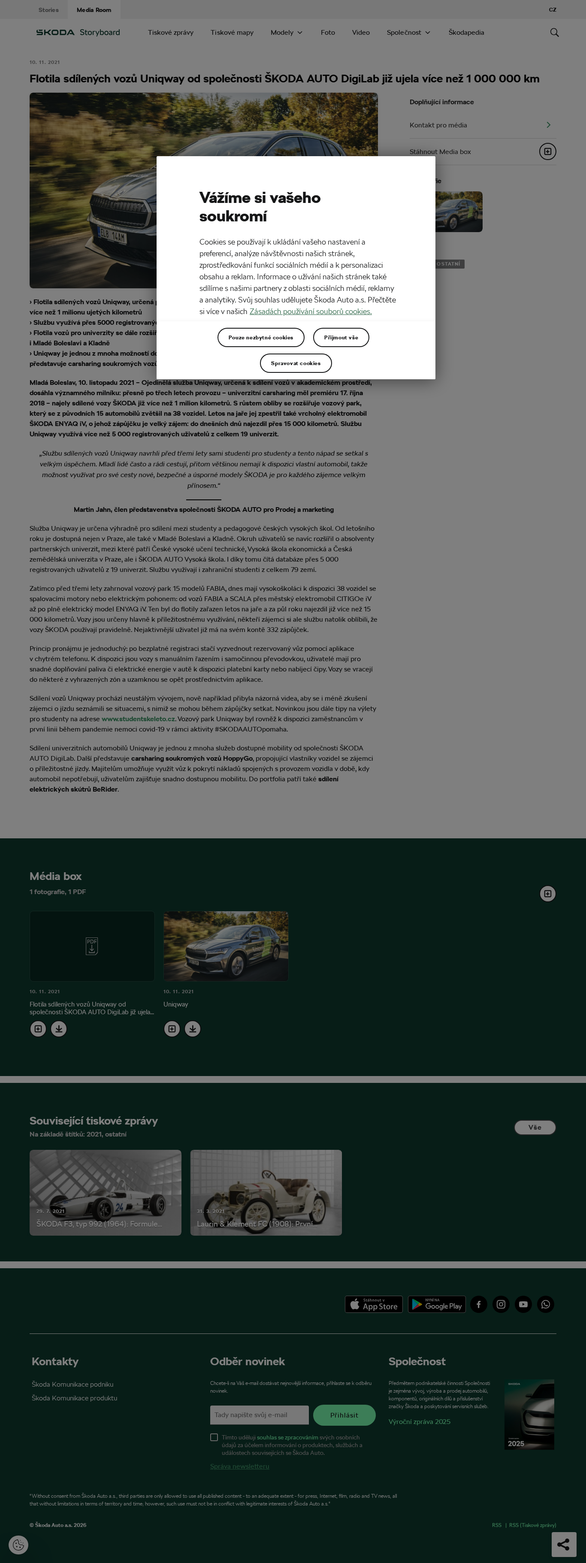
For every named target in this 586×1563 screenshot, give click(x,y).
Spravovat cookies (295, 363)
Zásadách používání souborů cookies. (311, 311)
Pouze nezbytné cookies (261, 337)
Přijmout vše (341, 337)
